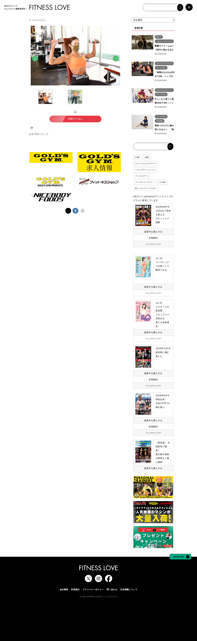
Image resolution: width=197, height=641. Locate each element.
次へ (116, 63)
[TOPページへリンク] (36, 7)
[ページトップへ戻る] (180, 558)
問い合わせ (112, 589)
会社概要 (64, 589)
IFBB (137, 157)
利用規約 (75, 589)
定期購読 (153, 238)
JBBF (146, 157)
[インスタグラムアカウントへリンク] (98, 580)
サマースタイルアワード (146, 163)
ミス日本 (162, 182)
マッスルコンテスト (144, 182)
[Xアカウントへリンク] (88, 580)
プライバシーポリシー (93, 589)
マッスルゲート (142, 176)
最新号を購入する (153, 231)
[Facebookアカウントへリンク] (108, 580)
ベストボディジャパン (145, 170)
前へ (35, 63)
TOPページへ (75, 118)
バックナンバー (153, 244)
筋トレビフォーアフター (146, 188)
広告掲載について (128, 589)
